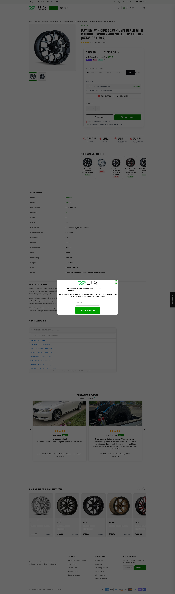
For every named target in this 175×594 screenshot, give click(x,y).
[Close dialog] (115, 282)
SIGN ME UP (87, 310)
